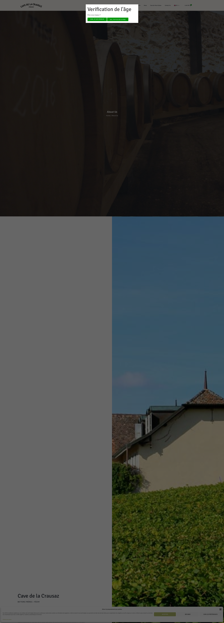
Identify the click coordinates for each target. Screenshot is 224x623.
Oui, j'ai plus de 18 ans (118, 19)
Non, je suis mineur (97, 19)
